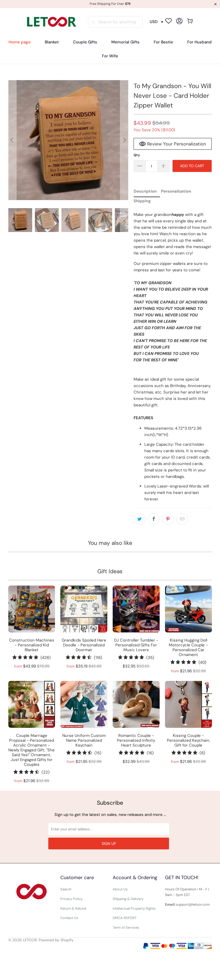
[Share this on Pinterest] (168, 519)
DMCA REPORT (125, 918)
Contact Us (69, 918)
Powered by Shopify (56, 940)
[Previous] (12, 140)
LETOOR (30, 940)
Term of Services (126, 927)
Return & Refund (73, 908)
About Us (120, 889)
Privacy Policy (71, 899)
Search (65, 889)
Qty (137, 155)
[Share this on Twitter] (139, 519)
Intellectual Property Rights (134, 908)
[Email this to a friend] (182, 519)
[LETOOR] (51, 22)
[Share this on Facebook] (154, 519)
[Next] (124, 140)
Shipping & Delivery (128, 899)
